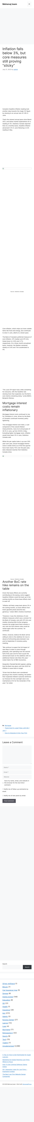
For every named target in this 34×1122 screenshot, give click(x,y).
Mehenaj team (9, 4)
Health (5, 1007)
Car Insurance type (9, 990)
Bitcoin (5, 987)
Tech (4, 1039)
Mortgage (8, 725)
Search (4, 964)
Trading (5, 1043)
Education (6, 1000)
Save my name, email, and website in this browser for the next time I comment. (16, 783)
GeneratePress (27, 1084)
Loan (4, 1026)
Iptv (3, 1013)
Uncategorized (8, 1046)
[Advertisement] (17, 27)
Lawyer (5, 1023)
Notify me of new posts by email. (15, 795)
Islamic (5, 1016)
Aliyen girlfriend (8, 984)
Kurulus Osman (8, 1020)
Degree (5, 993)
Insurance (6, 1010)
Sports (5, 1036)
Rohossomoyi (7, 1033)
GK (3, 1003)
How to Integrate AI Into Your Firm (16, 733)
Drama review (7, 997)
